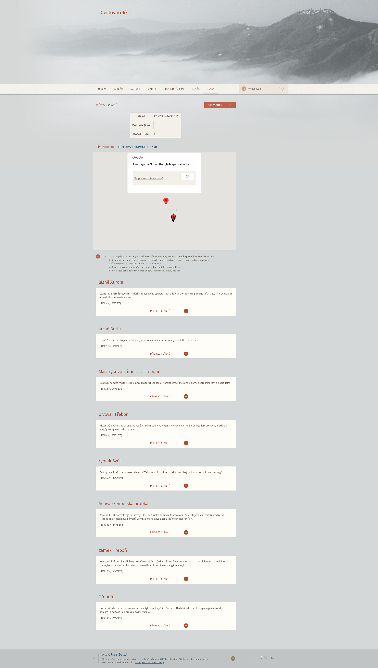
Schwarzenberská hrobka (123, 503)
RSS (234, 659)
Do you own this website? (148, 178)
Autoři (135, 89)
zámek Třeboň (113, 550)
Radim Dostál (119, 654)
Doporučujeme (174, 89)
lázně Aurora (111, 282)
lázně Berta (110, 329)
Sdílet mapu (215, 105)
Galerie (152, 89)
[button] (166, 201)
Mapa (211, 88)
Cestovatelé (116, 12)
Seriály (118, 89)
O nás (196, 89)
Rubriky (102, 89)
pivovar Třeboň (114, 414)
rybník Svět (110, 461)
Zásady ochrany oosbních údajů (149, 662)
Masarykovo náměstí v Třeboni (129, 371)
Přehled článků (160, 311)
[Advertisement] (189, 54)
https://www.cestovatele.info (133, 146)
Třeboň (106, 597)
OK (187, 176)
